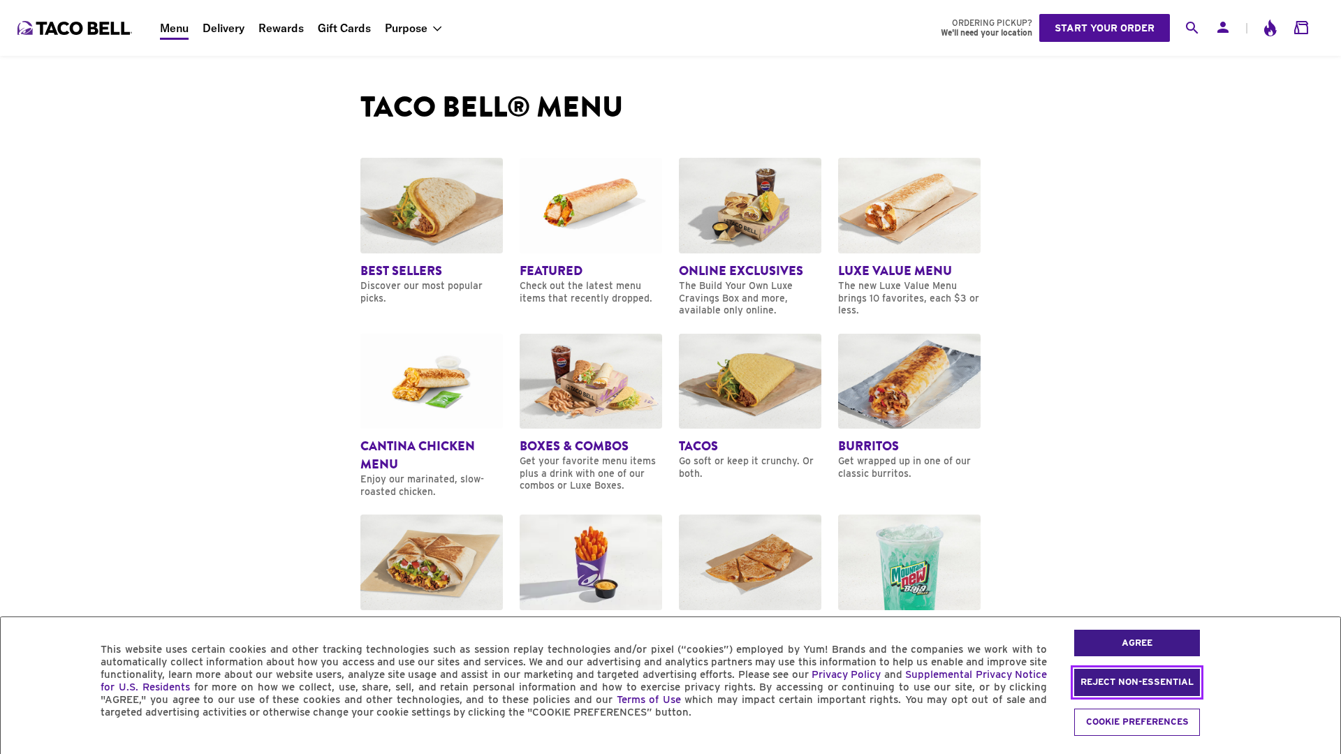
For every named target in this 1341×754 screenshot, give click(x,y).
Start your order (1105, 28)
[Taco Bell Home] (76, 28)
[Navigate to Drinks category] (909, 594)
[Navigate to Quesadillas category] (750, 588)
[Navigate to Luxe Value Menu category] (909, 237)
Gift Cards (344, 28)
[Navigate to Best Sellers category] (431, 231)
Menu (174, 28)
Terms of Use (649, 699)
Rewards (281, 28)
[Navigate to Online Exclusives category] (750, 237)
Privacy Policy (846, 674)
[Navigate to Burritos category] (909, 407)
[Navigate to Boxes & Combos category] (591, 413)
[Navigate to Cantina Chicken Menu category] (431, 416)
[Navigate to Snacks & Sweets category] (591, 594)
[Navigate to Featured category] (591, 231)
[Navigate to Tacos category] (750, 407)
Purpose (406, 28)
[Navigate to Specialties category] (431, 588)
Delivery (223, 28)
